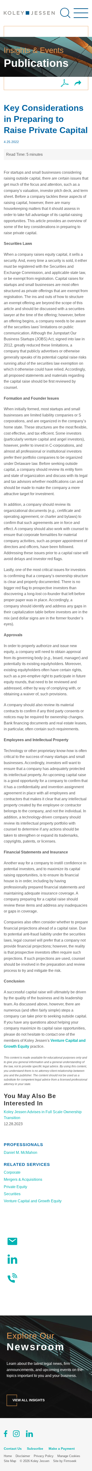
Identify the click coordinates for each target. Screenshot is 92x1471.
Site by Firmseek (64, 1461)
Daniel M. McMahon (20, 1153)
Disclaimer (23, 1456)
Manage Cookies (68, 1456)
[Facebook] (5, 1434)
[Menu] (81, 15)
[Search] (65, 13)
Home (8, 1456)
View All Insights (29, 1400)
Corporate (12, 1172)
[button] (78, 83)
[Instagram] (16, 1434)
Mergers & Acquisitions (23, 1179)
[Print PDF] (65, 83)
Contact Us (31, 1278)
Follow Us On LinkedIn (41, 1259)
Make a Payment (62, 1448)
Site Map (10, 1461)
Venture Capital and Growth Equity (33, 1201)
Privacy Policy (44, 1456)
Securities (12, 1194)
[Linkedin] (29, 1434)
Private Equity (15, 1187)
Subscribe (30, 1241)
